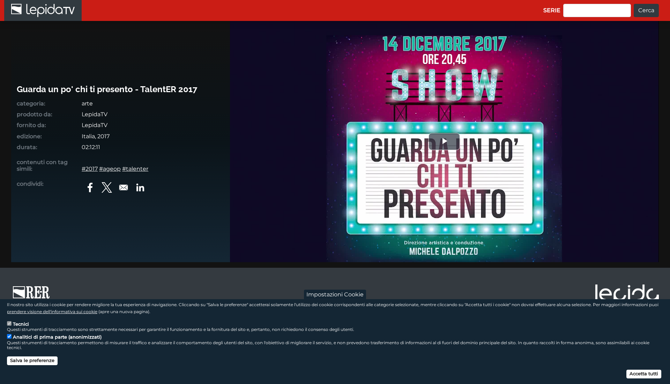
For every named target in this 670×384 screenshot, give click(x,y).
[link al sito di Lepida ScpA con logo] (627, 295)
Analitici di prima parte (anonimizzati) (57, 337)
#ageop (110, 168)
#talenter (135, 168)
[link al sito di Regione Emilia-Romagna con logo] (33, 296)
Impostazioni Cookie (335, 294)
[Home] (43, 10)
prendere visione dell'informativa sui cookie (52, 311)
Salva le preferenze (32, 360)
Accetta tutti (644, 373)
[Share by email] (124, 187)
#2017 (90, 168)
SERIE (551, 10)
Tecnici (21, 323)
